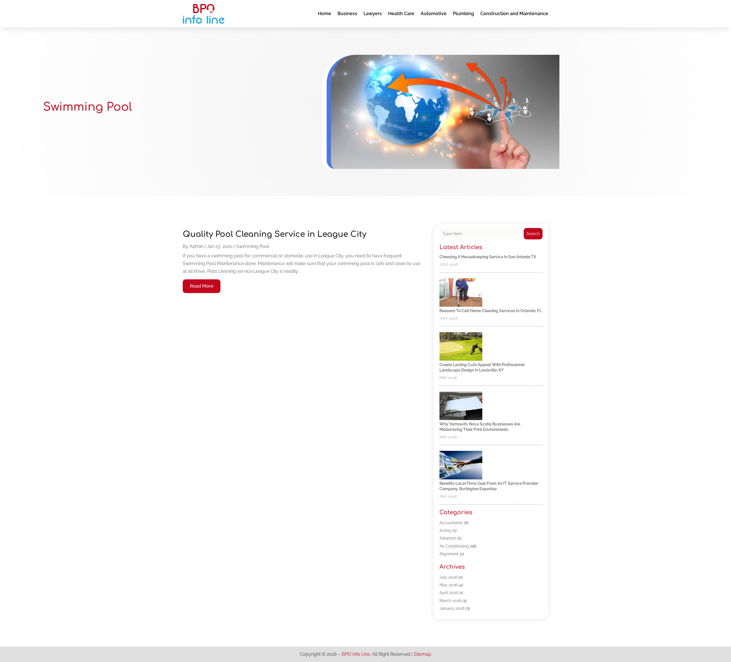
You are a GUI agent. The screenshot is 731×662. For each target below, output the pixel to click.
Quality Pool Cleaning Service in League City (274, 234)
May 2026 (448, 585)
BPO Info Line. (356, 654)
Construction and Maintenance (514, 13)
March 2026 (450, 600)
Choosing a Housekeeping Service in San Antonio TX (487, 257)
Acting (445, 530)
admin (196, 246)
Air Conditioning (454, 546)
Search (533, 233)
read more (201, 286)
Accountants (451, 522)
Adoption (447, 538)
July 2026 (448, 577)
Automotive (434, 13)
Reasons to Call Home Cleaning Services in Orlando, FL (490, 310)
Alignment (449, 554)
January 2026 (451, 608)
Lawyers (373, 13)
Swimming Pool (252, 246)
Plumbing (463, 13)
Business (347, 13)
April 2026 (448, 592)
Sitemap (422, 654)
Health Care (401, 13)
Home (324, 13)
